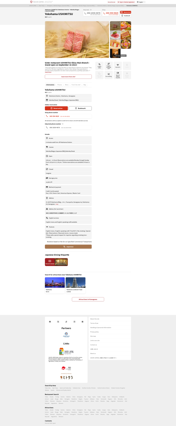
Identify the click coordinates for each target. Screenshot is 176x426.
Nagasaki (113, 401)
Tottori (46, 401)
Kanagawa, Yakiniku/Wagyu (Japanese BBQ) (58, 5)
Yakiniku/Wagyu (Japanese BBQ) (69, 100)
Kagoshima (54, 403)
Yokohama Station (55, 96)
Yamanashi (103, 399)
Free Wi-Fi (73, 231)
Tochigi (57, 397)
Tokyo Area (48, 388)
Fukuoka (102, 401)
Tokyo (46, 397)
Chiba (73, 397)
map (56, 204)
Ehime (92, 401)
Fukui (97, 399)
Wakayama (115, 397)
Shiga (89, 397)
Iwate (52, 399)
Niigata (80, 399)
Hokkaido (121, 397)
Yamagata (67, 399)
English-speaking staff (62, 231)
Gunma (62, 397)
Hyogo (104, 397)
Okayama (58, 401)
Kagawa (87, 401)
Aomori (47, 399)
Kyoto (94, 397)
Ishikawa (92, 399)
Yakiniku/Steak (53, 100)
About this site (111, 2)
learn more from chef (68, 77)
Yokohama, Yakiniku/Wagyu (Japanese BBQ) (83, 5)
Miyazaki (47, 403)
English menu (50, 231)
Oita (126, 401)
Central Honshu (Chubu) (103, 388)
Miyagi (56, 399)
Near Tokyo (42, 5)
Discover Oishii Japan (50, 423)
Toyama (86, 399)
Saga (108, 401)
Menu (66, 85)
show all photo (121, 55)
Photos (59, 85)
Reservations (53, 233)
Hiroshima (65, 401)
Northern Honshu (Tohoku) (89, 388)
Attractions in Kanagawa (88, 299)
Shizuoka (120, 399)
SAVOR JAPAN (33, 5)
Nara (109, 397)
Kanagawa (72, 96)
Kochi (97, 401)
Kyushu (52, 390)
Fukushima (74, 399)
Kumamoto (120, 401)
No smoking (81, 231)
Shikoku (47, 390)
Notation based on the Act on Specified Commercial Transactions (69, 241)
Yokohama (64, 96)
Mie (85, 397)
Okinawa (61, 403)
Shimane (52, 401)
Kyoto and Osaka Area (65, 388)
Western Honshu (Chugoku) (118, 388)
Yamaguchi (73, 401)
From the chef (76, 85)
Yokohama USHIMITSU (59, 14)
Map (85, 85)
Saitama (68, 397)
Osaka (99, 397)
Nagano (110, 399)
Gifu (115, 399)
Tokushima (80, 401)
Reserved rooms (63, 233)
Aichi (125, 399)
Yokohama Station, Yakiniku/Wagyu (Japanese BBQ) (110, 5)
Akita (61, 399)
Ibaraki (51, 397)
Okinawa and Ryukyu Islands (63, 390)
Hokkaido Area (76, 388)
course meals (73, 233)
